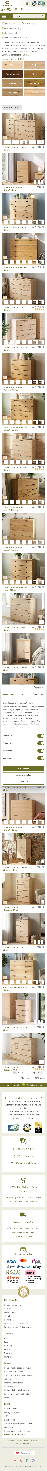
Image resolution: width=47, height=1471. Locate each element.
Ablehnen (23, 782)
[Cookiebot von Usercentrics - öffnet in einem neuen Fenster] (33, 687)
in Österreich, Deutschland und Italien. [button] (23, 1232)
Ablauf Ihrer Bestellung (14, 1372)
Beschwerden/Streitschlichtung (18, 1431)
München (8, 1357)
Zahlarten (8, 1379)
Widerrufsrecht (10, 1409)
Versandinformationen (13, 1383)
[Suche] (42, 16)
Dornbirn (8, 1353)
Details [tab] (24, 694)
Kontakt (7, 1309)
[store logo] (7, 4)
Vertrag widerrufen (12, 1412)
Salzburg (8, 1346)
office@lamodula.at (25, 1163)
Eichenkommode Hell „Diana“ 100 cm (13, 828)
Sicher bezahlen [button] (23, 1254)
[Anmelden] (22, 9)
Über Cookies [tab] (38, 694)
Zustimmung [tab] (8, 694)
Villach (7, 1349)
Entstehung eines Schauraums (17, 1327)
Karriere (7, 1320)
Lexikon (7, 1398)
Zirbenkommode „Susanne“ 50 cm (11, 908)
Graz (6, 1342)
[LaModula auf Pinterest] (21, 1460)
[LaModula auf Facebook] (27, 1460)
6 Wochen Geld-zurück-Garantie (18, 1375)
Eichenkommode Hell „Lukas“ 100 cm (13, 548)
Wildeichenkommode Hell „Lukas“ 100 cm (15, 428)
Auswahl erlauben (23, 775)
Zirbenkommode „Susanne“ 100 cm (11, 1068)
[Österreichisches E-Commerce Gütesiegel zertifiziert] (41, 3)
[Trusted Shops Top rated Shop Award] (38, 1127)
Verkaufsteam (10, 1312)
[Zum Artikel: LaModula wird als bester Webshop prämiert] (23, 1292)
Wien (6, 1338)
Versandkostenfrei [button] (23, 1222)
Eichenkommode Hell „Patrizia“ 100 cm (13, 388)
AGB (6, 1416)
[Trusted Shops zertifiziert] (34, 3)
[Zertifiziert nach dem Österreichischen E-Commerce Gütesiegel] (13, 1127)
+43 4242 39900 (25, 1149)
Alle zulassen (23, 768)
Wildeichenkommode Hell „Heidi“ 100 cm (15, 588)
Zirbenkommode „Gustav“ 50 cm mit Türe (15, 868)
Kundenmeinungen (12, 1305)
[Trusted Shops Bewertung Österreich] (27, 1127)
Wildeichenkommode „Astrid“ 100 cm (13, 508)
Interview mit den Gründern (16, 1323)
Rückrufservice (25, 1156)
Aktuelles (8, 1316)
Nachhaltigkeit (10, 1386)
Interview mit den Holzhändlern (17, 1394)
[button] (27, 3)
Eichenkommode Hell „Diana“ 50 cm (13, 188)
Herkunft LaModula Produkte (16, 1390)
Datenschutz (9, 1420)
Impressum (9, 1427)
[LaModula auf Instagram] (33, 1460)
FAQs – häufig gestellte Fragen (17, 1368)
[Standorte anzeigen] (15, 9)
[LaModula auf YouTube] (14, 1460)
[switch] (40, 743)
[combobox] (29, 16)
